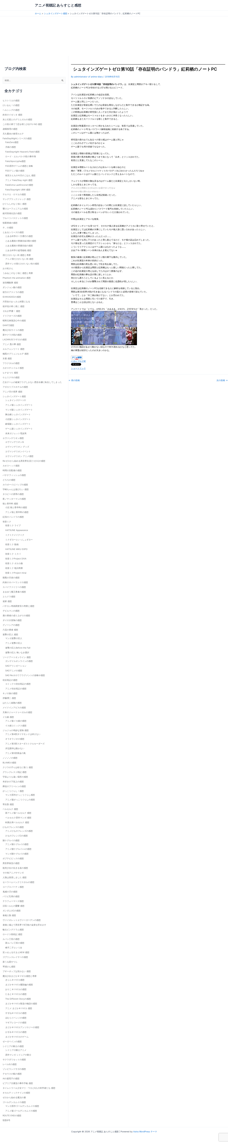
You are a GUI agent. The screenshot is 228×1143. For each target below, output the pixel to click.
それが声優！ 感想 (11, 311)
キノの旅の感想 (10, 693)
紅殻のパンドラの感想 (13, 517)
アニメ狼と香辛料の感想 (16, 512)
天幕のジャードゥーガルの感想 (17, 712)
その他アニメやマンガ (13, 872)
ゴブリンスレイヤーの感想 (15, 957)
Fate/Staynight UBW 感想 (17, 189)
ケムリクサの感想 (11, 377)
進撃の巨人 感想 (10, 634)
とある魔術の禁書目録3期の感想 (20, 241)
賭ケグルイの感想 (11, 840)
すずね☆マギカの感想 (16, 1013)
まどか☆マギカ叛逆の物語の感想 (21, 1003)
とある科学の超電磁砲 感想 (18, 250)
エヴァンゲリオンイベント (18, 451)
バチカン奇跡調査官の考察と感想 (18, 606)
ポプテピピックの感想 (13, 858)
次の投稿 (222, 380)
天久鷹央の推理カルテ (13, 133)
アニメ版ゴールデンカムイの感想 (21, 1110)
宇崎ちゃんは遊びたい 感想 (16, 489)
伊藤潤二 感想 (9, 698)
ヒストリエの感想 (11, 100)
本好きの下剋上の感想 (13, 781)
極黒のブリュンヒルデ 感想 (16, 353)
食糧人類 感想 (9, 915)
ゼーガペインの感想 (12, 1041)
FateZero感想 (11, 142)
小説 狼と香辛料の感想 (16, 507)
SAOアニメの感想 (13, 670)
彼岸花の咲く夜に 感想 (13, 306)
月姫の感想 (10, 147)
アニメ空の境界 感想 (12, 391)
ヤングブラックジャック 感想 (17, 199)
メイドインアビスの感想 (14, 707)
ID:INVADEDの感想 (12, 296)
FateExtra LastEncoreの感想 (19, 185)
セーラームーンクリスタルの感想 (18, 882)
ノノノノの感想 (10, 758)
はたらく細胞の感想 (12, 702)
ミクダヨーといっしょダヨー (19, 539)
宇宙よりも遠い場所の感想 (15, 776)
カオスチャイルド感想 (13, 368)
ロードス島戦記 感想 (12, 934)
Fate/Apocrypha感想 (15, 161)
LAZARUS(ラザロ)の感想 (15, 339)
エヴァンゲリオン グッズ (17, 446)
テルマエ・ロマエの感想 (14, 194)
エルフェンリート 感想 (13, 349)
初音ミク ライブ (13, 525)
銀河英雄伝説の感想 (12, 213)
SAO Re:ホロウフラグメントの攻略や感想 (25, 675)
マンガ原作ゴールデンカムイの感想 (22, 1106)
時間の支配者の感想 (12, 470)
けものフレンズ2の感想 (16, 835)
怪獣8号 (6, 1120)
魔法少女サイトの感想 (13, 330)
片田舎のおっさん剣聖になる (16, 301)
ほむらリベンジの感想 (15, 1017)
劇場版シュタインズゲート (18, 424)
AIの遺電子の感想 (11, 1078)
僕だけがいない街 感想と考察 (17, 255)
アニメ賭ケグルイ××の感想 (18, 849)
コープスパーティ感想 (13, 887)
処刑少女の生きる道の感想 (15, 868)
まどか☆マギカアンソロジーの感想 (22, 1027)
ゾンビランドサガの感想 (14, 1069)
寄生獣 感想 (8, 804)
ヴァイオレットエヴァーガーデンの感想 (22, 920)
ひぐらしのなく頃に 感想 (15, 204)
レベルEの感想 (10, 1064)
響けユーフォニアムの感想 (15, 208)
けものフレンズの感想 (13, 827)
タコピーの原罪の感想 (13, 494)
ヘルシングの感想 (11, 110)
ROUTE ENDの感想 (12, 1115)
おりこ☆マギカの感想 (16, 989)
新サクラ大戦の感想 (12, 334)
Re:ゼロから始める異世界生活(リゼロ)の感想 (24, 461)
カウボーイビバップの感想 (15, 484)
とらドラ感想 (9, 596)
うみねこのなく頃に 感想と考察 (18, 273)
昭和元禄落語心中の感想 (14, 320)
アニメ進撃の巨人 (13, 643)
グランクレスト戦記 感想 (15, 772)
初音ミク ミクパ (13, 554)
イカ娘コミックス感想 (15, 725)
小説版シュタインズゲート (18, 419)
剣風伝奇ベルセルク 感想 (17, 822)
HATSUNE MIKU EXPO (16, 549)
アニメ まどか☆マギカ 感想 (18, 1008)
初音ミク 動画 (12, 544)
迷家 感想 (7, 601)
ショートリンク (78, 368)
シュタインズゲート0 (15, 400)
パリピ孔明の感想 (11, 896)
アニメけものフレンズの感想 (19, 831)
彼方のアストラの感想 (13, 292)
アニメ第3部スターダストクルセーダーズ (25, 743)
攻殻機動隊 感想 (10, 282)
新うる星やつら (10, 961)
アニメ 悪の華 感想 (12, 344)
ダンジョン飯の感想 (12, 287)
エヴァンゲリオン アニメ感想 (19, 456)
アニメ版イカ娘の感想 (15, 721)
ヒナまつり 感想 (10, 372)
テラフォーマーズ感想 (13, 901)
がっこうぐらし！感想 (13, 791)
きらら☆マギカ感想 (14, 980)
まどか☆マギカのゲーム (17, 1036)
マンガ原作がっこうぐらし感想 (20, 795)
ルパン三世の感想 (11, 939)
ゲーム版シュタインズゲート (19, 428)
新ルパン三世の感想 (14, 943)
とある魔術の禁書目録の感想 (19, 245)
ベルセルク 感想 (10, 809)
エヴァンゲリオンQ (14, 442)
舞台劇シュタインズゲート (18, 414)
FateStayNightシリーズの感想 (17, 138)
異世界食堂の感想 (11, 863)
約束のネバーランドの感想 (15, 582)
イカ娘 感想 (8, 717)
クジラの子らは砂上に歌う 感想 (18, 767)
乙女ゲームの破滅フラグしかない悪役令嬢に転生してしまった (32, 382)
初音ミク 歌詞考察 (14, 568)
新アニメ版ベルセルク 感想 (18, 813)
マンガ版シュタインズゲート (19, 409)
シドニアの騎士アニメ (15, 1050)
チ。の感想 (8, 227)
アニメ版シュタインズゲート (19, 405)
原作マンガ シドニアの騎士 (18, 1054)
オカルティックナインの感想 (16, 1092)
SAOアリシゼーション (15, 665)
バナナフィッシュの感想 (14, 475)
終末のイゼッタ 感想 (12, 114)
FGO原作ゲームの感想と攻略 (19, 166)
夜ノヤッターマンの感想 (14, 498)
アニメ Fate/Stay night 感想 (18, 180)
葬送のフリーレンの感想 (14, 786)
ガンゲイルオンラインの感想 (19, 661)
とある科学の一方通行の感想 (19, 236)
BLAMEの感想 (9, 762)
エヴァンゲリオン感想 (13, 438)
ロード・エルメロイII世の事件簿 (20, 156)
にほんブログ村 (78, 361)
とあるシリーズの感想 (13, 232)
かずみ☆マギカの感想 (16, 1032)
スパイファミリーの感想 (14, 587)
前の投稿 (74, 380)
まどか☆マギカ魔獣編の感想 (19, 984)
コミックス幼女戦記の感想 (18, 684)
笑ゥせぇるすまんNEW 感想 (16, 952)
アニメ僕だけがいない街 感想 (19, 259)
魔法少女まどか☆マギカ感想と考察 (20, 976)
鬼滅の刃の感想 (10, 891)
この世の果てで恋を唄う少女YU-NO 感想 (22, 124)
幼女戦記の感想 (10, 680)
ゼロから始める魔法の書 (14, 1097)
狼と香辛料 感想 (10, 503)
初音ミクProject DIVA (15, 558)
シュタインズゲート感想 (14, 396)
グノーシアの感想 (11, 625)
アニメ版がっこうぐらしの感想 (20, 799)
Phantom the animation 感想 (17, 278)
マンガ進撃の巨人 (13, 638)
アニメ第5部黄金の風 (15, 753)
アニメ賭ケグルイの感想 (16, 844)
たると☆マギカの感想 (16, 994)
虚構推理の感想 (10, 129)
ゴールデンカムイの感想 (14, 1102)
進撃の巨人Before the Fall (17, 647)
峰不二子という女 (13, 947)
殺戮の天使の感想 (11, 577)
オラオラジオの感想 (14, 739)
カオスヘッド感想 (11, 465)
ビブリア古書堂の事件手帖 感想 (18, 1083)
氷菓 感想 (7, 358)
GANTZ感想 (8, 325)
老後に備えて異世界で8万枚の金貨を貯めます (24, 924)
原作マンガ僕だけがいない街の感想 (22, 263)
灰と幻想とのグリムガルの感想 (17, 119)
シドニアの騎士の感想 (13, 1046)
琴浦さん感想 (9, 966)
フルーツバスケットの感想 (15, 218)
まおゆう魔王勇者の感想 (14, 591)
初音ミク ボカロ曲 (14, 563)
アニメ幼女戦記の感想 (15, 688)
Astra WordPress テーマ (145, 1131)
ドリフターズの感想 (12, 315)
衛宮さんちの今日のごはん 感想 (20, 175)
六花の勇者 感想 (10, 629)
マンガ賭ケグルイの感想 (16, 853)
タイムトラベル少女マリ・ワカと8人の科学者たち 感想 (29, 1088)
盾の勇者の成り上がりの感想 (16, 615)
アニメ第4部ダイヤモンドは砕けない (22, 734)
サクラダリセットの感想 (14, 1059)
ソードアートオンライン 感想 (17, 657)
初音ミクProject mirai (15, 573)
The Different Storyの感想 (18, 998)
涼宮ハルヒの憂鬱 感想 (13, 906)
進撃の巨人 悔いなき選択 (17, 652)
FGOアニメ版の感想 (14, 170)
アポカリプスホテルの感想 (15, 387)
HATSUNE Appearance (16, 530)
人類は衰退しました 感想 (15, 877)
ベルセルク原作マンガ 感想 (18, 817)
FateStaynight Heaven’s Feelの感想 (22, 151)
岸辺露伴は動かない (14, 748)
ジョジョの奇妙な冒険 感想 (16, 730)
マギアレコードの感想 (15, 1022)
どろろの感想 (9, 480)
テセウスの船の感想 (12, 1073)
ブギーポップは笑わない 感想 (17, 971)
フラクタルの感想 (11, 363)
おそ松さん (8, 268)
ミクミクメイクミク (14, 535)
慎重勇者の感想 (10, 222)
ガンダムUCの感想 (12, 910)
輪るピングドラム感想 (13, 929)
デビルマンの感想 (11, 610)
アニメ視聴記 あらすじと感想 (58, 5)
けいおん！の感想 (11, 105)
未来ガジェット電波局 (15, 433)
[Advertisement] (114, 36)
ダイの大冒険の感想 (12, 620)
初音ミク (7, 521)
